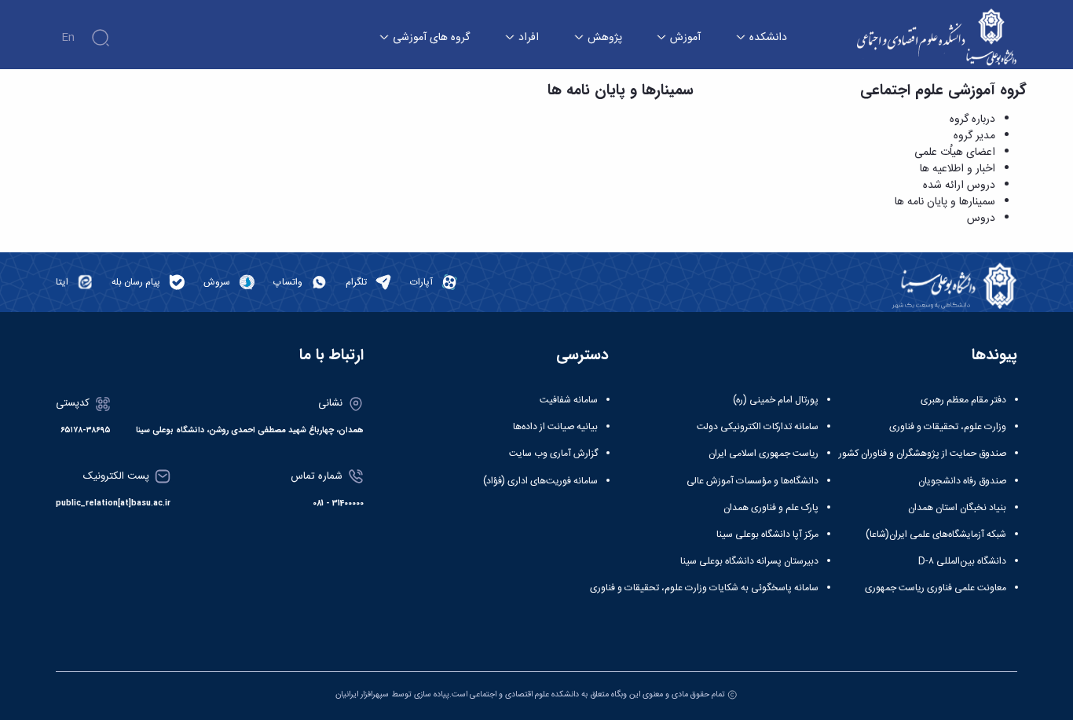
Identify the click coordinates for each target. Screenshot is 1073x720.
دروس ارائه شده (959, 185)
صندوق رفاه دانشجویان (962, 481)
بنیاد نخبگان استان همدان (957, 508)
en (68, 37)
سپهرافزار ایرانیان (362, 694)
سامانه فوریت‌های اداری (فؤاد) (540, 481)
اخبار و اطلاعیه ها (957, 169)
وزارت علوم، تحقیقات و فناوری (947, 427)
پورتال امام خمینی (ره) (775, 400)
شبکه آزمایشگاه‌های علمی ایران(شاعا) (936, 534)
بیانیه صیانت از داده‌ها (555, 427)
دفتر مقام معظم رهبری (963, 400)
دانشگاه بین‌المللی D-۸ (962, 561)
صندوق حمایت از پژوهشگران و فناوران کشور (922, 453)
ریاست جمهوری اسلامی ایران (763, 453)
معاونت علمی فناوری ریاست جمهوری (935, 588)
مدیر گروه (974, 136)
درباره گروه (972, 119)
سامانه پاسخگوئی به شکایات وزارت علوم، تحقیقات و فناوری (704, 588)
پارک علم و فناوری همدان (770, 508)
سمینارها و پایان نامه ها (945, 202)
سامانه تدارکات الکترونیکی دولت (757, 427)
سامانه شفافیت (569, 400)
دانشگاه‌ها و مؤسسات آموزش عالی (752, 481)
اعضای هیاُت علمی (954, 152)
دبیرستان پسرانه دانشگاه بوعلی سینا (749, 561)
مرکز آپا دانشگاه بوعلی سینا (767, 534)
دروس (981, 218)
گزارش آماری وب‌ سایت (553, 453)
